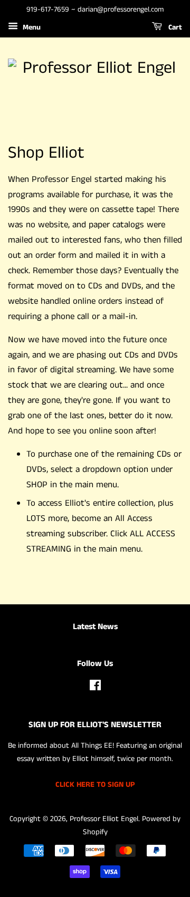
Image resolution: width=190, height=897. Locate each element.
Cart (174, 27)
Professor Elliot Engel (104, 819)
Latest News (95, 627)
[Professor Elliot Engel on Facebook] (95, 687)
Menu (31, 27)
